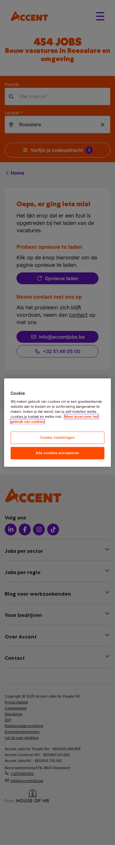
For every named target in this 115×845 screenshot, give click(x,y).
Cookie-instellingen (57, 438)
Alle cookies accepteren (57, 453)
